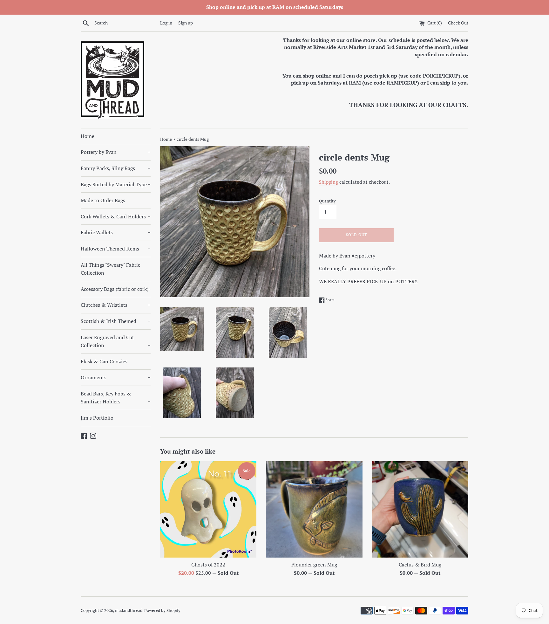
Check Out (458, 23)
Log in (166, 23)
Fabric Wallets (116, 232)
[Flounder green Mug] (314, 509)
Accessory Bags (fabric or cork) (116, 288)
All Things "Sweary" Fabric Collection (110, 269)
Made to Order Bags (103, 200)
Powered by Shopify (162, 610)
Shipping (328, 182)
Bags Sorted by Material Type (116, 184)
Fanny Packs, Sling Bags (116, 168)
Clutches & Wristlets (116, 304)
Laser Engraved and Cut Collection (116, 341)
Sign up (185, 23)
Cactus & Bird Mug (420, 564)
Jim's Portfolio (97, 417)
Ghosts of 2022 (208, 564)
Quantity (327, 201)
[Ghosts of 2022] (208, 509)
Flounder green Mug (314, 564)
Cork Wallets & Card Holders (116, 216)
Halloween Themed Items (116, 248)
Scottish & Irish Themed (116, 321)
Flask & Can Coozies (104, 361)
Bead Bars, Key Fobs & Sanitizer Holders (116, 397)
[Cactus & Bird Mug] (420, 509)
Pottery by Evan (116, 151)
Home (87, 136)
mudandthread (128, 610)
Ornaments (116, 377)
